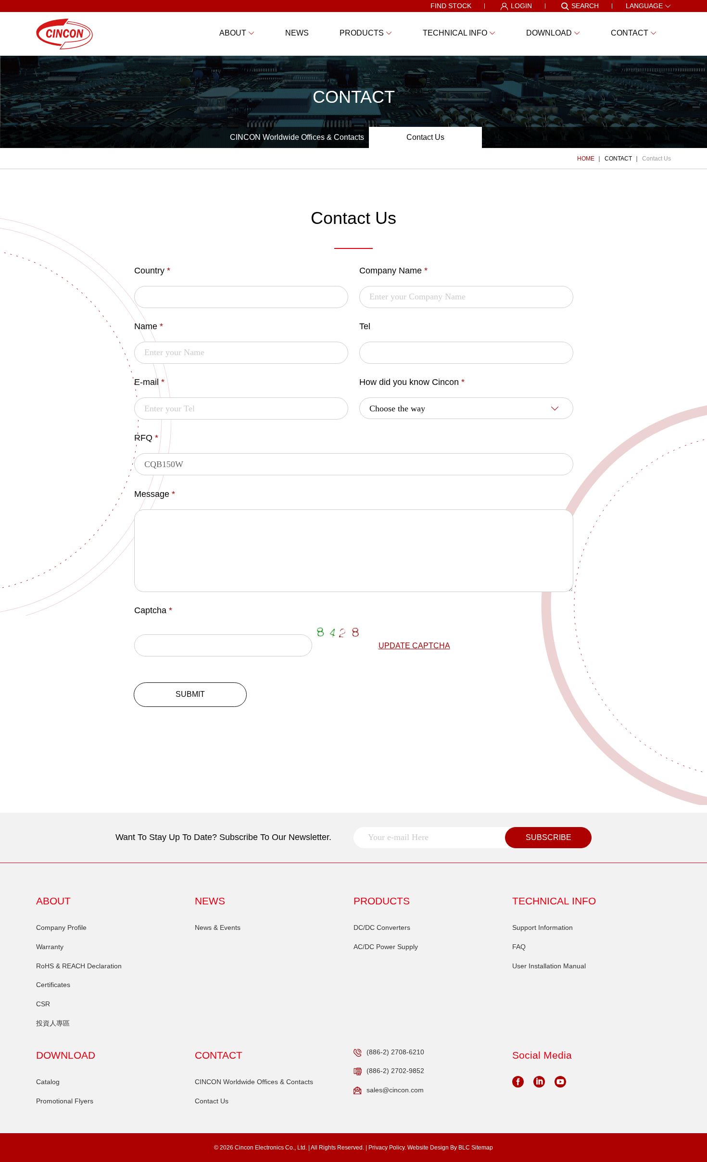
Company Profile (61, 927)
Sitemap (482, 1147)
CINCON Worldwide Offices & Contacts (297, 137)
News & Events (217, 927)
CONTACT (618, 158)
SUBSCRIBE (548, 837)
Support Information (542, 927)
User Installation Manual (549, 966)
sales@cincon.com (395, 1090)
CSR (43, 1004)
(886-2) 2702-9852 (395, 1071)
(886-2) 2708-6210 (395, 1052)
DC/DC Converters (382, 927)
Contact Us (425, 137)
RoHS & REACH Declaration (79, 966)
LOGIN (521, 6)
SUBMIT (190, 694)
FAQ (519, 947)
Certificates (53, 985)
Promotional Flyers (64, 1101)
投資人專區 (53, 1023)
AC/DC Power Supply (386, 947)
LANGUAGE (644, 6)
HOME (585, 158)
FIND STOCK (450, 6)
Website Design (428, 1147)
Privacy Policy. (387, 1147)
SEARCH (585, 6)
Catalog (48, 1082)
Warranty (49, 947)
